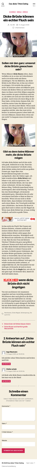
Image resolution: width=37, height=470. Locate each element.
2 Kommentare (19, 28)
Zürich (25, 12)
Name (4, 423)
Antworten (6, 364)
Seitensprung (25, 313)
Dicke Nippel (16, 313)
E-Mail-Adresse (7, 432)
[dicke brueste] (18, 135)
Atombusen (7, 313)
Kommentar (6, 406)
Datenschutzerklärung (9, 466)
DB (14, 25)
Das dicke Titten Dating (18, 4)
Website (4, 440)
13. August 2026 (24, 25)
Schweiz (12, 12)
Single (19, 12)
